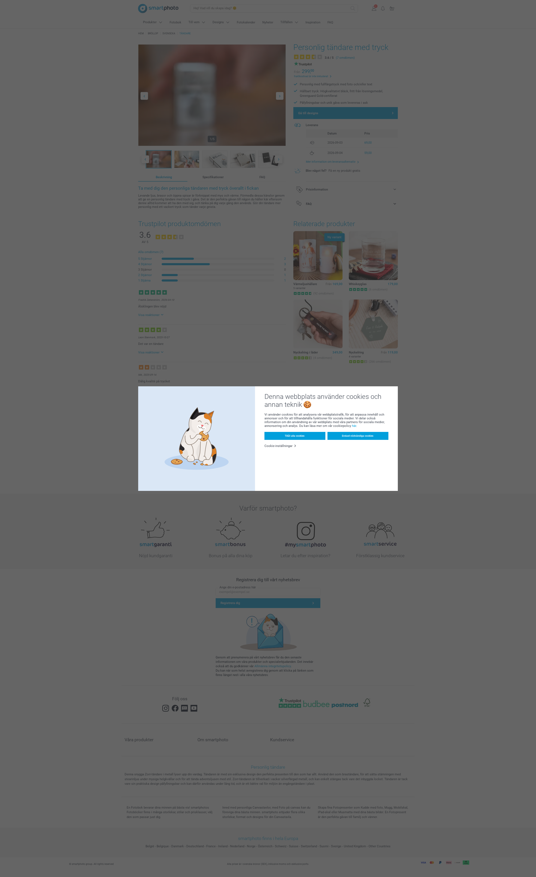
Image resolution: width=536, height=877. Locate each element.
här (354, 426)
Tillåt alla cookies (294, 435)
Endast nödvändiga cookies (357, 435)
